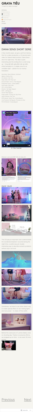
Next (27, 400)
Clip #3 (9, 186)
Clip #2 (4, 186)
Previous (8, 400)
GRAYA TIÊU (11, 3)
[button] (9, 170)
